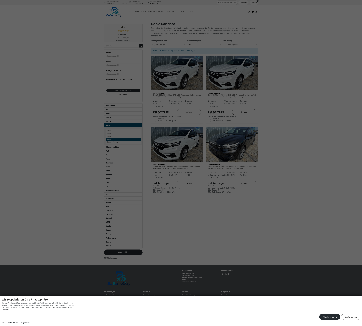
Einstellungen (351, 317)
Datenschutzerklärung (10, 323)
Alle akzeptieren (330, 317)
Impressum (25, 323)
